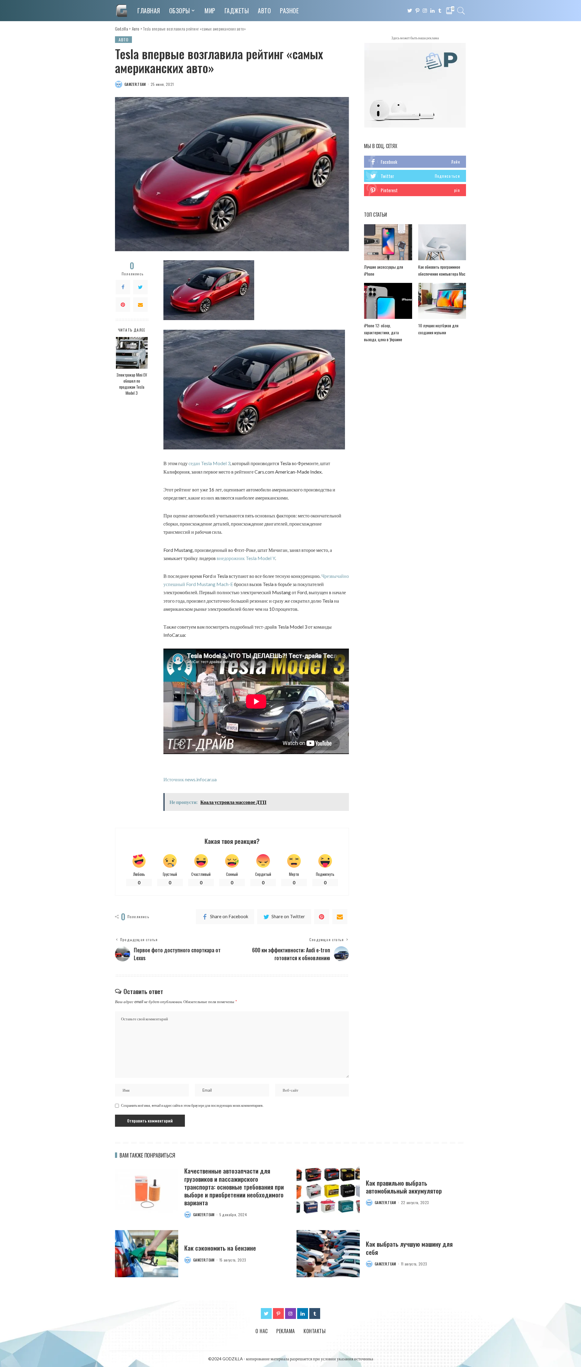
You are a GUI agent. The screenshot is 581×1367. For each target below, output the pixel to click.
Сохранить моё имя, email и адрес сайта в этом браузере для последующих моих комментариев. (192, 1105)
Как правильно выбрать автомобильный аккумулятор (404, 1186)
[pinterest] (415, 190)
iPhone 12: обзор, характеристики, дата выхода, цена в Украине (383, 332)
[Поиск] (461, 10)
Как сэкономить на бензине (220, 1247)
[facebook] (415, 162)
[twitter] (415, 176)
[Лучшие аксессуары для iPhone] (388, 242)
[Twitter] (140, 287)
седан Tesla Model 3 (209, 463)
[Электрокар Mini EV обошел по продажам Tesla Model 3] (132, 353)
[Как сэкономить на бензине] (146, 1254)
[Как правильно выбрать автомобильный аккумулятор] (328, 1190)
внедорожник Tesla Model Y (246, 558)
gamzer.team (135, 84)
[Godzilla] (121, 10)
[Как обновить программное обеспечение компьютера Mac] (442, 242)
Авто (123, 39)
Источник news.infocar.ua (190, 779)
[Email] (140, 305)
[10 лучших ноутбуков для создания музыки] (442, 301)
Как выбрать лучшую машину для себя (409, 1247)
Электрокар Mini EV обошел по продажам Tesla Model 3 (132, 384)
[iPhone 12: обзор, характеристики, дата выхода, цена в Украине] (388, 301)
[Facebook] (123, 287)
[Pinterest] (123, 305)
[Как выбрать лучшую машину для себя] (328, 1254)
